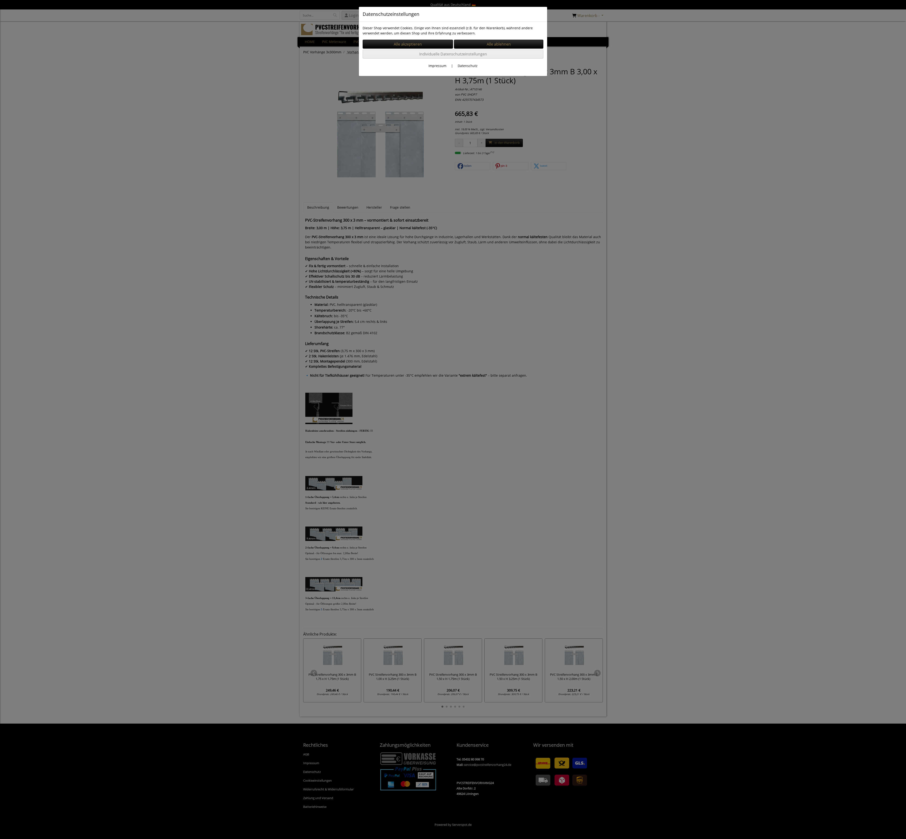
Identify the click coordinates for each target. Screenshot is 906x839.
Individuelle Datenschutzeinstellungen (453, 54)
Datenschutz (468, 65)
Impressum (437, 65)
